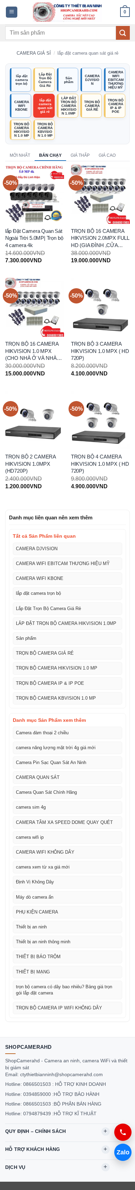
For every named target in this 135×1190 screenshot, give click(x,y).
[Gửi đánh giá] (123, 32)
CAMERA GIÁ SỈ (34, 53)
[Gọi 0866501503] (123, 1132)
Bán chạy (50, 155)
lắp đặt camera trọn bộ (21, 79)
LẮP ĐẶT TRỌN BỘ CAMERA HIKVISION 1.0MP (68, 105)
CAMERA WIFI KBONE (21, 105)
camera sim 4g (31, 807)
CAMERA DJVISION (92, 79)
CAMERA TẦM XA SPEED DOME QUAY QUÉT (64, 822)
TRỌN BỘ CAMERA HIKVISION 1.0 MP (21, 129)
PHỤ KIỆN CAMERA (37, 912)
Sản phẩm (68, 80)
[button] (11, 12)
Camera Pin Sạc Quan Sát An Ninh (51, 762)
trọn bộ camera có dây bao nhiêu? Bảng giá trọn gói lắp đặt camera (64, 990)
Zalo (123, 1152)
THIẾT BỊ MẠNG (33, 971)
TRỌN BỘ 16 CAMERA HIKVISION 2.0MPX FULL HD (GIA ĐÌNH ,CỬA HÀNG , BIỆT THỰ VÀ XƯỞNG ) (100, 238)
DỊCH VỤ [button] (15, 1167)
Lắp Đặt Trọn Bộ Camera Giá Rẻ (45, 80)
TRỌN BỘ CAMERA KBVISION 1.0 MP (45, 129)
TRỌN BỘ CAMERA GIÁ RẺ (92, 105)
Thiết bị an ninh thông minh (43, 941)
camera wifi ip (30, 837)
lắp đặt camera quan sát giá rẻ (45, 105)
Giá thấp (80, 155)
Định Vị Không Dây (35, 881)
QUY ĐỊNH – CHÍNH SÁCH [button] (35, 1131)
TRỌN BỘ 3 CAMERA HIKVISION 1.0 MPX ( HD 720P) (100, 351)
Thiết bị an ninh (31, 926)
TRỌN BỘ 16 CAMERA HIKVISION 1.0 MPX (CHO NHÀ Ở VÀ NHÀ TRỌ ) (31, 351)
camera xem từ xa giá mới (43, 867)
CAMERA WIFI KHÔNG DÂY (45, 852)
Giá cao (107, 155)
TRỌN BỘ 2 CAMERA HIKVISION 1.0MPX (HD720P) (30, 464)
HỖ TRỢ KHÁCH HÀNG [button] (32, 1149)
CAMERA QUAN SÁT (38, 777)
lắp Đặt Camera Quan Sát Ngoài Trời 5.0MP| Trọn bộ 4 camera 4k (34, 238)
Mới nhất (20, 155)
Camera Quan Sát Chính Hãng (46, 792)
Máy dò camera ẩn (34, 897)
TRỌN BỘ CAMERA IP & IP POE (116, 105)
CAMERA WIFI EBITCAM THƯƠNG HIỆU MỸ (116, 79)
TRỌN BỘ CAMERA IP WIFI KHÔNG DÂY (59, 1007)
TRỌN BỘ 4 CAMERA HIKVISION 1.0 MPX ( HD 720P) (100, 464)
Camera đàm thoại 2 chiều (42, 732)
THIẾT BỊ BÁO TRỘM (38, 956)
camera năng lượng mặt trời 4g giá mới (56, 747)
